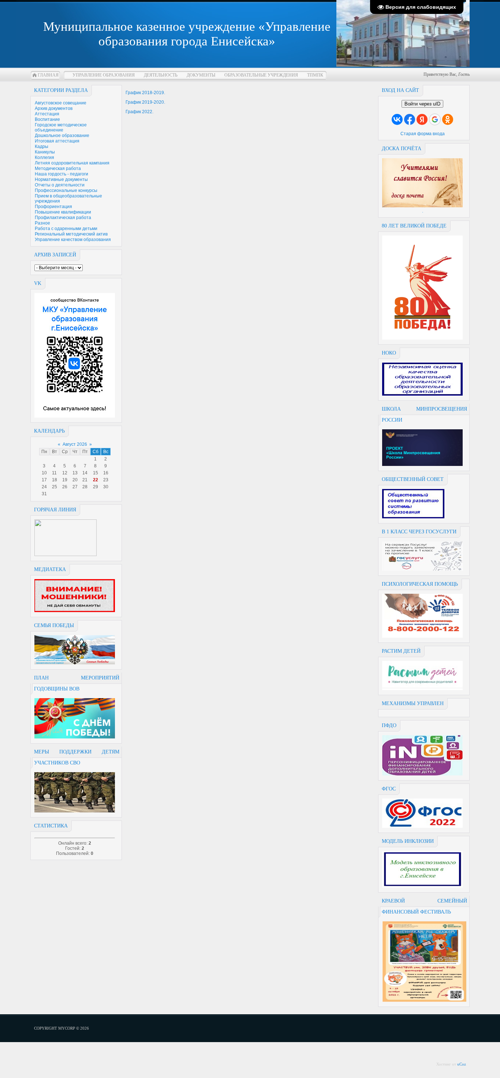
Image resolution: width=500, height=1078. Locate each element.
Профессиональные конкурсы (66, 190)
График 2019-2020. (145, 102)
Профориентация (53, 206)
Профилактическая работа (63, 217)
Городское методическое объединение (61, 127)
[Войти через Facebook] (409, 119)
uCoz (461, 1064)
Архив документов (53, 108)
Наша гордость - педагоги (61, 174)
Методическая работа (58, 168)
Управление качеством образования (73, 239)
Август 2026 (75, 444)
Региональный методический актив (71, 234)
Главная (48, 75)
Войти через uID (422, 104)
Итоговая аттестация (57, 141)
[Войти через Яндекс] (422, 119)
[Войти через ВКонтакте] (397, 119)
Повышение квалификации (63, 212)
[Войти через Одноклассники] (447, 119)
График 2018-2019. (145, 92)
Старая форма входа (422, 133)
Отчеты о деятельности (60, 185)
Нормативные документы (61, 179)
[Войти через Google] (435, 119)
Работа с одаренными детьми (66, 228)
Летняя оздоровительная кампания (72, 163)
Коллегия (44, 157)
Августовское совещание (60, 102)
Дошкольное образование (62, 135)
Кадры (41, 146)
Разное (42, 223)
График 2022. (139, 111)
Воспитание (47, 119)
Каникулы (45, 152)
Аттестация (47, 113)
